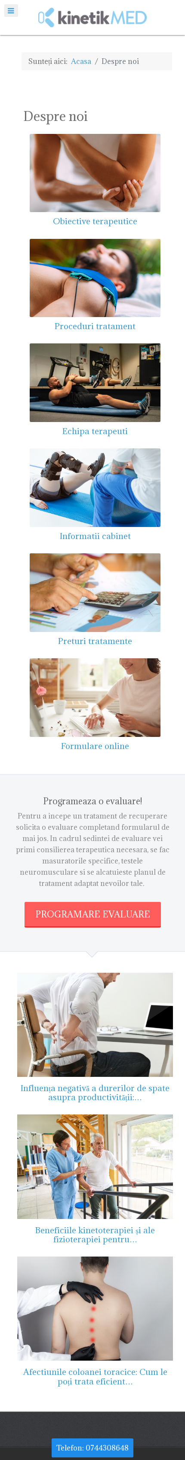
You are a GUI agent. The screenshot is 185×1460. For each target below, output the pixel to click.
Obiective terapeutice (95, 221)
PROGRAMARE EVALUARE (92, 914)
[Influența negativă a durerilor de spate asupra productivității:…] (95, 1024)
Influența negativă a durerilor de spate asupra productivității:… (95, 1092)
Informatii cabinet (95, 535)
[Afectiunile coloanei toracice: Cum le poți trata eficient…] (95, 1308)
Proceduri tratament (95, 326)
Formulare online (95, 745)
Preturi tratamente (95, 640)
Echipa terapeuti (95, 430)
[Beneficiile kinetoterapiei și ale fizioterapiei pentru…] (95, 1166)
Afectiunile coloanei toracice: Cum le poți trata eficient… (95, 1376)
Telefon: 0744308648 (92, 1448)
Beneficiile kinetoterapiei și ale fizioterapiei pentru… (95, 1234)
